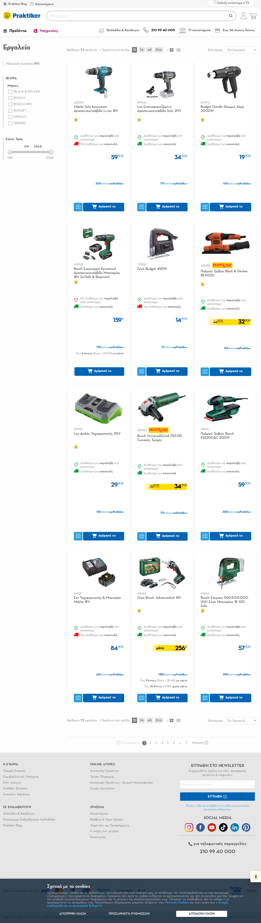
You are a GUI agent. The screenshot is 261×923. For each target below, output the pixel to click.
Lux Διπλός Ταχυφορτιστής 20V (97, 434)
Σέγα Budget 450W (152, 269)
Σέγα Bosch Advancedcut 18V (159, 598)
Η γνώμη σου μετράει (104, 831)
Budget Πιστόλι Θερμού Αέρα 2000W (222, 109)
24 (142, 49)
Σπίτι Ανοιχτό (12, 782)
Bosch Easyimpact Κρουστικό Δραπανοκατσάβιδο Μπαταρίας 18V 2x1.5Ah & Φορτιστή (97, 273)
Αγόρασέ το (106, 206)
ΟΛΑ (159, 49)
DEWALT (20, 117)
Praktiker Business (15, 788)
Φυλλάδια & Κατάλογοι (18, 813)
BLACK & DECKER (27, 91)
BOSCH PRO (23, 104)
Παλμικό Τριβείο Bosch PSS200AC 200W (217, 436)
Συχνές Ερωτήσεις (102, 788)
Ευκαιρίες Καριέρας (16, 794)
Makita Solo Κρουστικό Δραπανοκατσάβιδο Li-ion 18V (96, 109)
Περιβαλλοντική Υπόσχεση (21, 777)
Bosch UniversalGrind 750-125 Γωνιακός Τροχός (159, 438)
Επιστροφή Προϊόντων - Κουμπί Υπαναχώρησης (121, 782)
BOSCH (19, 98)
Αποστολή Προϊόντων (104, 771)
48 (150, 49)
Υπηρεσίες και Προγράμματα (109, 825)
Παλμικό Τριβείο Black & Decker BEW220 (224, 273)
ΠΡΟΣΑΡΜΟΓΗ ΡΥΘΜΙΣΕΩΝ (129, 913)
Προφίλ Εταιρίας (14, 771)
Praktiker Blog (17, 4)
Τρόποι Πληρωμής (102, 777)
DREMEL (20, 123)
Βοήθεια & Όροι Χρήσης (106, 819)
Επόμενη (198, 742)
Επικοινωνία (97, 837)
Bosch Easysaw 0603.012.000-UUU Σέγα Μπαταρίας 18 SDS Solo (225, 602)
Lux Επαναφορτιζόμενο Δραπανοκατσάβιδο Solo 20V (159, 109)
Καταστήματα (99, 813)
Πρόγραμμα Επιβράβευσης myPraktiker (29, 819)
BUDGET (20, 110)
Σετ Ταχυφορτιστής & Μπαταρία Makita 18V (97, 600)
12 (134, 49)
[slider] (10, 151)
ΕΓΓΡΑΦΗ (215, 796)
